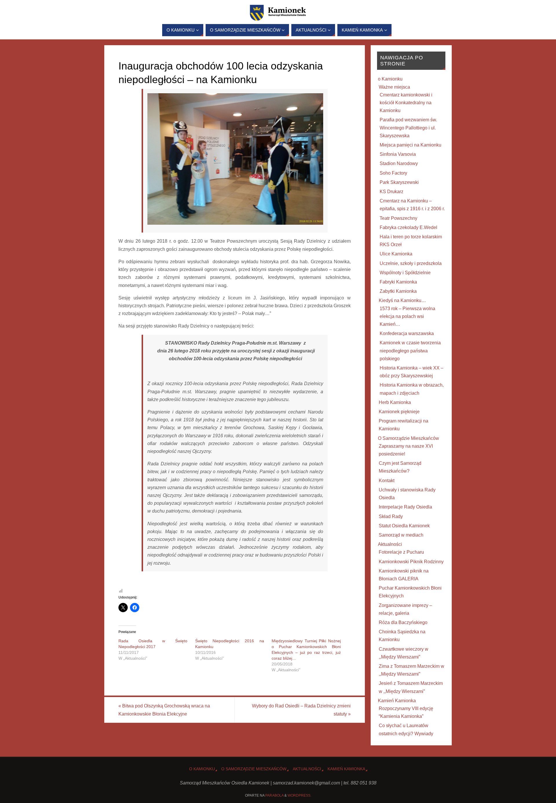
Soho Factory (393, 173)
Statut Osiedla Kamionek (404, 525)
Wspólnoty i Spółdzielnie (405, 272)
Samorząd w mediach (401, 535)
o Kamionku (390, 78)
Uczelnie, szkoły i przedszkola (411, 263)
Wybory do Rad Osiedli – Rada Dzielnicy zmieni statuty (301, 709)
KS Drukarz (391, 191)
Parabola (274, 795)
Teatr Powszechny (398, 218)
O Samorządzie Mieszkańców (408, 438)
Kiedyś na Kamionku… (402, 300)
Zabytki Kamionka (398, 291)
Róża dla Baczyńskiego (403, 622)
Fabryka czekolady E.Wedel (408, 227)
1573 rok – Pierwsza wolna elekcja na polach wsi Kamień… (407, 316)
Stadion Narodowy (399, 163)
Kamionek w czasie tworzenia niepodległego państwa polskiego (410, 350)
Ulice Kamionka (396, 253)
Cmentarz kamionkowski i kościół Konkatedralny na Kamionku (406, 102)
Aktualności (390, 544)
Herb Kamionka (395, 402)
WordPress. (299, 795)
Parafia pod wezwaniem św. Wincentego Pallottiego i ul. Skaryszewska (408, 127)
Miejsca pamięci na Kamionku (410, 144)
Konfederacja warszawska (407, 333)
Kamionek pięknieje (399, 411)
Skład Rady (391, 516)
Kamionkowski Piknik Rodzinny (411, 561)
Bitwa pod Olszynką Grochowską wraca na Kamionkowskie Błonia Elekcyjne (164, 709)
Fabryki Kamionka (398, 281)
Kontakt (386, 480)
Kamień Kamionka (397, 700)
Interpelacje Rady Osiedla (405, 506)
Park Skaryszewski (399, 182)
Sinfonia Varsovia (398, 154)
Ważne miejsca (394, 87)
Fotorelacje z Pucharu (401, 552)
